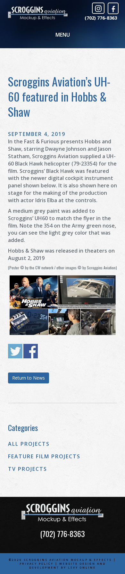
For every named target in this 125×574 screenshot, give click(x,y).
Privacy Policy (37, 563)
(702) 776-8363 (101, 17)
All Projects (29, 443)
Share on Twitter (15, 351)
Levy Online (82, 567)
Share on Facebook (30, 351)
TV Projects (27, 468)
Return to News (28, 378)
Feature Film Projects (44, 456)
